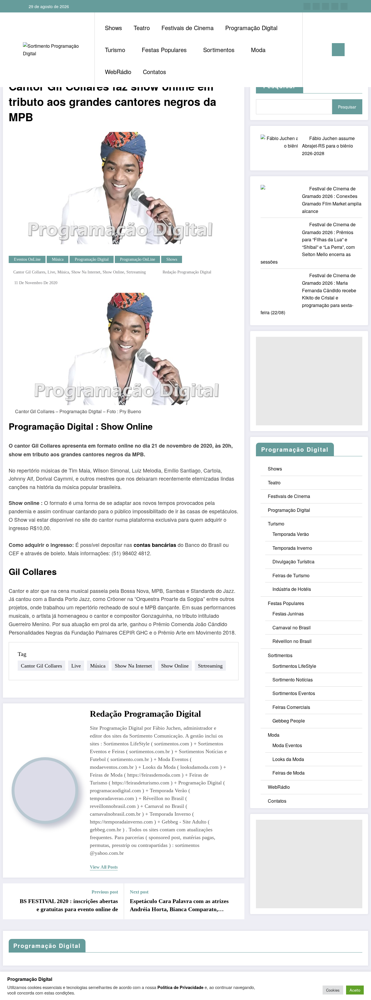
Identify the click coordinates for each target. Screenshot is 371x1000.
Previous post (105, 891)
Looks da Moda (288, 759)
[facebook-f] (306, 6)
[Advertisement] (309, 381)
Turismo (115, 49)
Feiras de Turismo (291, 575)
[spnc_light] (323, 49)
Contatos (154, 71)
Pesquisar (347, 107)
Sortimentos (218, 49)
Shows (113, 27)
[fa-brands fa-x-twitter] (316, 6)
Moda (258, 49)
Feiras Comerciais (291, 707)
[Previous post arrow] (11, 901)
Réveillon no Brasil (292, 641)
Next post (139, 891)
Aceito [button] (355, 990)
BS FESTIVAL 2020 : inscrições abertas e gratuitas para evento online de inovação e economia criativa (69, 905)
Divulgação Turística (293, 561)
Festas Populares (164, 49)
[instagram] (334, 6)
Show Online (113, 272)
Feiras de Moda (288, 772)
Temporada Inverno (292, 548)
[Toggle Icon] (338, 49)
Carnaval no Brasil (291, 627)
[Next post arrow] (236, 901)
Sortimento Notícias (292, 679)
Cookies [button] (333, 990)
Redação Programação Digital (187, 272)
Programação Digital (251, 27)
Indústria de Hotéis (291, 589)
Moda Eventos (287, 745)
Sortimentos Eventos (293, 693)
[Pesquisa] (312, 50)
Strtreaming (136, 272)
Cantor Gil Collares (29, 272)
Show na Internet (85, 272)
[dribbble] (325, 6)
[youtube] (344, 6)
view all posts (104, 867)
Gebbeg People (288, 720)
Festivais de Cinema (187, 27)
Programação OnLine (137, 259)
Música (57, 259)
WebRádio (118, 71)
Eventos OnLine (27, 259)
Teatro (142, 27)
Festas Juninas (288, 613)
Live (51, 272)
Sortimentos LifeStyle (294, 666)
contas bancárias (155, 545)
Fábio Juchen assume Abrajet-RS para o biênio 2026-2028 (328, 146)
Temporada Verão (290, 534)
